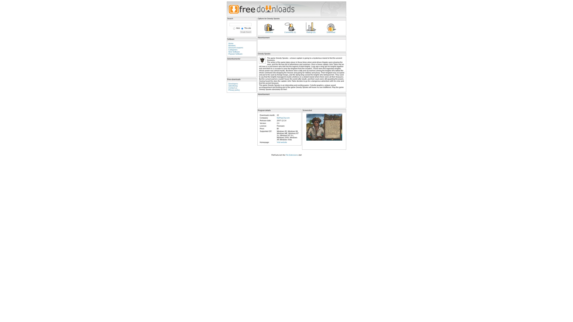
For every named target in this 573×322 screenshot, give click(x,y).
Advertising (233, 86)
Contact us (232, 88)
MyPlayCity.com (283, 118)
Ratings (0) (310, 32)
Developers (233, 84)
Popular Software (235, 54)
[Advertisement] (241, 69)
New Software (234, 52)
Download (331, 32)
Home (230, 43)
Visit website (282, 142)
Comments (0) (290, 32)
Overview (269, 32)
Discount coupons (235, 48)
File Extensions (292, 155)
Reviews (231, 46)
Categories (232, 50)
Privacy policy (234, 90)
